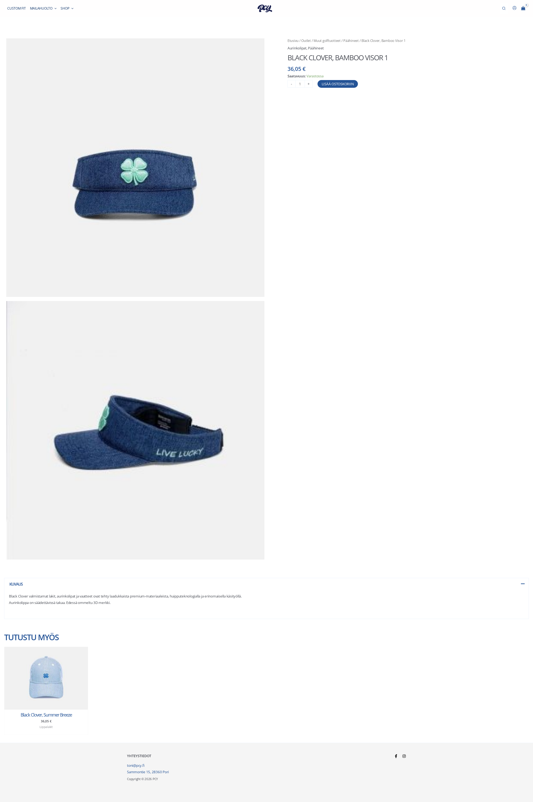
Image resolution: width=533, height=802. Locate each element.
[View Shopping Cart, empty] (523, 8)
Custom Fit (16, 8)
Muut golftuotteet (327, 40)
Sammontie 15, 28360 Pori (148, 771)
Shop (65, 8)
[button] (54, 8)
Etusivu (293, 40)
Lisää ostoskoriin (338, 84)
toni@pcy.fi (135, 765)
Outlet (306, 40)
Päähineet (351, 40)
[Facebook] (396, 756)
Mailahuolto (41, 8)
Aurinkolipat (297, 48)
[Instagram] (404, 756)
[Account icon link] (514, 8)
